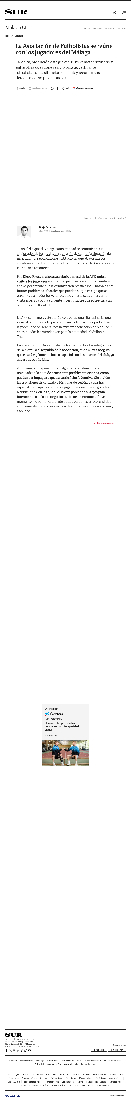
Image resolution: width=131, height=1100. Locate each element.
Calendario (121, 28)
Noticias (86, 28)
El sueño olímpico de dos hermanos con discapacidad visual (62, 726)
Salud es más (14, 1078)
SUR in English (14, 1074)
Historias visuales (99, 1074)
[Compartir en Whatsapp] (52, 88)
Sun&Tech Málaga (29, 1078)
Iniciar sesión (115, 12)
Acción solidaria (115, 1078)
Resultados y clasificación (103, 28)
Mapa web (51, 1064)
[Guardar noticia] (21, 88)
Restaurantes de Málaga (32, 1082)
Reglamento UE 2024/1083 (72, 1060)
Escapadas (66, 1082)
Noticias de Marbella (81, 1074)
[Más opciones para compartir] (68, 88)
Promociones (28, 1074)
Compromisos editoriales (68, 1064)
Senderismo (78, 1082)
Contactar (13, 1060)
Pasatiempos (51, 1074)
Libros (23, 1085)
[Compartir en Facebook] (57, 88)
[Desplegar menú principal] (124, 12)
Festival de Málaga (116, 1082)
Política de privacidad (113, 1060)
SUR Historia (71, 1078)
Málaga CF (16, 27)
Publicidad (39, 1064)
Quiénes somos (26, 1060)
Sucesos (40, 1074)
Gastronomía (65, 1074)
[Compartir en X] (63, 88)
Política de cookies (88, 1064)
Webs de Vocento (117, 1095)
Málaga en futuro (86, 1078)
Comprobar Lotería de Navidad (81, 1085)
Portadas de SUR (116, 1074)
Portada (8, 36)
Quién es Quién (57, 1078)
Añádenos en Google (84, 88)
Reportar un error (105, 423)
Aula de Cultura (14, 1082)
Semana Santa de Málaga (39, 1085)
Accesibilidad (52, 1060)
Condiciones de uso (93, 1060)
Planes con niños (52, 1082)
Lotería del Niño (103, 1085)
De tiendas (43, 1078)
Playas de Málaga (59, 1085)
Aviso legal (40, 1060)
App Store (100, 1050)
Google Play (118, 1050)
